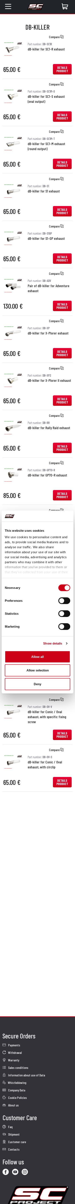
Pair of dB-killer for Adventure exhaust (48, 288)
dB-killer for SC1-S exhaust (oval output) (46, 99)
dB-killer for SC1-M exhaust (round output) (46, 146)
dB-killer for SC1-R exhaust (46, 49)
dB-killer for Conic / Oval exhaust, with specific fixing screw (47, 716)
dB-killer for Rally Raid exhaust (49, 427)
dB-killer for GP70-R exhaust (47, 475)
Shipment (14, 1134)
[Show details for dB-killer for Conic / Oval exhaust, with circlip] (13, 761)
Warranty (13, 1060)
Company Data (16, 1090)
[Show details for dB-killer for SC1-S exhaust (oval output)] (13, 96)
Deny (37, 684)
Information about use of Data (26, 1075)
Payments (14, 1045)
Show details (52, 643)
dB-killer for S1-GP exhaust (46, 238)
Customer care (17, 1142)
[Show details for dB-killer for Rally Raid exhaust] (13, 427)
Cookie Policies (17, 1098)
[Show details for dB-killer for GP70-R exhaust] (13, 474)
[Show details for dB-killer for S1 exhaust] (13, 190)
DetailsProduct (62, 69)
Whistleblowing (16, 1083)
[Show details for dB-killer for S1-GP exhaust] (13, 238)
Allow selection (37, 670)
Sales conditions (18, 1068)
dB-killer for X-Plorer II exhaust (49, 380)
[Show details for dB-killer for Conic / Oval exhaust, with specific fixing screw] (13, 711)
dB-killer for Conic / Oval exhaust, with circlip (45, 764)
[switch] (64, 600)
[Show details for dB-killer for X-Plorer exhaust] (13, 332)
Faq (10, 1127)
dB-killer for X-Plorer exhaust (48, 333)
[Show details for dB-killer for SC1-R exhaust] (13, 48)
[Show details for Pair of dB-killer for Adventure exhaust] (13, 285)
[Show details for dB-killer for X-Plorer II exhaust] (13, 380)
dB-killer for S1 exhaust (44, 191)
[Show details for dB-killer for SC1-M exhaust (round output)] (13, 143)
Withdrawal (15, 1052)
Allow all (37, 656)
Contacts (14, 1149)
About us (13, 1105)
